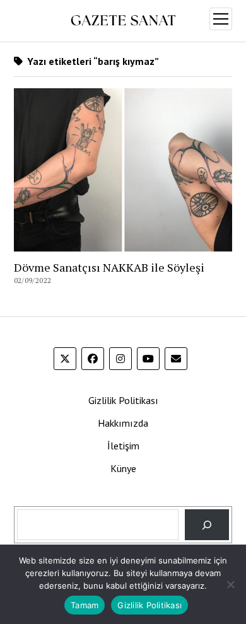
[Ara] (207, 524)
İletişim (123, 445)
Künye (123, 468)
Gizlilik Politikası (123, 400)
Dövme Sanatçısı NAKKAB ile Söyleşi (109, 267)
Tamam (84, 605)
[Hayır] (230, 584)
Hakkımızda (123, 423)
